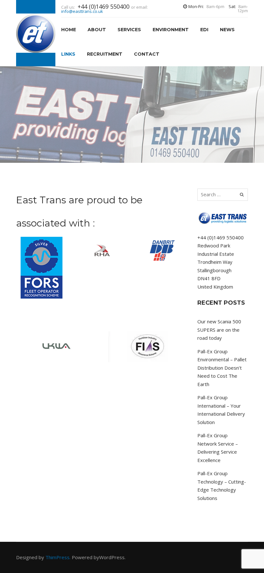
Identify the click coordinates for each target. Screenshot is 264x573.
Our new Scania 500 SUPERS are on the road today (219, 329)
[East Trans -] (35, 33)
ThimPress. (58, 557)
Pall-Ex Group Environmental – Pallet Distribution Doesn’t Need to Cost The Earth (222, 367)
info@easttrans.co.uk (82, 11)
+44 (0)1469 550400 (220, 237)
